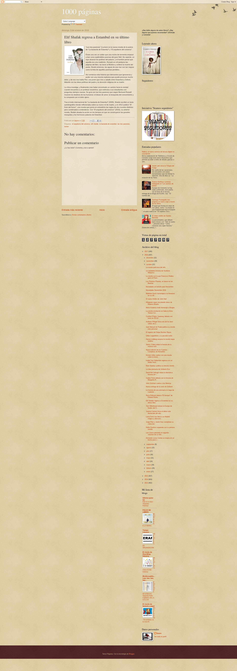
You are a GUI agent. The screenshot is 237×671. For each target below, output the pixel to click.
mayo (148, 458)
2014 (146, 479)
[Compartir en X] (95, 121)
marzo (148, 465)
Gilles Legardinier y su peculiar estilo (159, 336)
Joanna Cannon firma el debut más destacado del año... (158, 412)
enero (148, 472)
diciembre (150, 258)
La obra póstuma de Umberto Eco (158, 369)
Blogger (131, 654)
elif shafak (94, 124)
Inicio (102, 210)
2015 (146, 476)
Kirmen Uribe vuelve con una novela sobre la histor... (159, 356)
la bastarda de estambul (108, 124)
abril (148, 461)
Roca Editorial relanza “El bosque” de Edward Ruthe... (159, 396)
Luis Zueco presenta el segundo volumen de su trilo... (157, 433)
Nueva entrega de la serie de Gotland (159, 387)
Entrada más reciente (72, 210)
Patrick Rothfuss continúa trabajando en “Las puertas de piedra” (162, 184)
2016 (146, 255)
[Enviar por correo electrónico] (91, 121)
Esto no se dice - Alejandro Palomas (148, 504)
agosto (149, 448)
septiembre (150, 444)
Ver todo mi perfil (160, 637)
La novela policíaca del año (155, 267)
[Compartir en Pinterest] (100, 121)
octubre (149, 264)
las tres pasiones (124, 124)
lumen (66, 126)
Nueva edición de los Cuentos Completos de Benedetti (156, 351)
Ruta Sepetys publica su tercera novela (160, 366)
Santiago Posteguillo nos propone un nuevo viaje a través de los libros (163, 202)
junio (148, 454)
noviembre (150, 261)
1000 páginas (81, 11)
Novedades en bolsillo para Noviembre (159, 287)
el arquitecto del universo (81, 124)
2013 (146, 483)
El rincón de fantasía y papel (149, 605)
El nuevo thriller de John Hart (156, 299)
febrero (149, 468)
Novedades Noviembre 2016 (156, 290)
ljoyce (159, 633)
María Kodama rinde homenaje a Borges (160, 308)
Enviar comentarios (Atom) (81, 215)
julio (148, 451)
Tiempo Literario (146, 531)
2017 (146, 251)
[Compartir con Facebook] (98, 121)
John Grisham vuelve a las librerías (158, 383)
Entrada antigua (129, 210)
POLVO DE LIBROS (147, 511)
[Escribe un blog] (93, 121)
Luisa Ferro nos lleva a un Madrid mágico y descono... (158, 417)
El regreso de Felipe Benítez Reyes (158, 332)
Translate (79, 24)
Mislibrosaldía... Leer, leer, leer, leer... (149, 578)
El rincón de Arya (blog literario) (147, 554)
